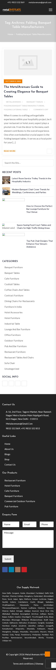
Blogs (7, 454)
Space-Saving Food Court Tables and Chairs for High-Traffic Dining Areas (34, 226)
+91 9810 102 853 (30, 428)
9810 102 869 (13, 428)
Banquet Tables (35, 102)
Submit (8, 559)
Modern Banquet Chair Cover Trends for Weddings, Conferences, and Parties (31, 191)
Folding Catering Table (16, 109)
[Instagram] (17, 383)
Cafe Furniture (11, 490)
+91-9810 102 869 (15, 2)
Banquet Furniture (13, 496)
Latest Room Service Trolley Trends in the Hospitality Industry (31, 180)
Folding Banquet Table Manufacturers (24, 106)
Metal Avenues (13, 102)
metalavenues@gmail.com (40, 2)
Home (10, 34)
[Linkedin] (11, 383)
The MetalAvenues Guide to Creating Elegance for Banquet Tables (26, 92)
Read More (9, 151)
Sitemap (39, 663)
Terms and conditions (23, 663)
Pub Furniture (11, 506)
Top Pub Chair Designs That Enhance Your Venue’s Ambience (39, 244)
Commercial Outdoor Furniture (19, 501)
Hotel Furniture (12, 485)
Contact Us (10, 464)
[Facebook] (5, 383)
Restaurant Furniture (15, 480)
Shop (6, 459)
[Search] (51, 162)
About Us (9, 449)
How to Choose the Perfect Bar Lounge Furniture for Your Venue (39, 209)
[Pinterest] (24, 383)
